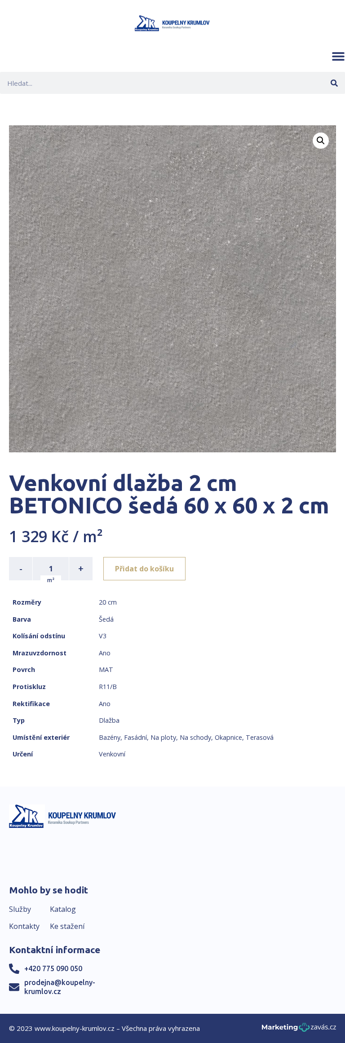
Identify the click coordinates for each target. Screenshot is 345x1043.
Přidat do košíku (144, 569)
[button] (338, 56)
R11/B (108, 686)
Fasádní (135, 737)
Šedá (106, 619)
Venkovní (112, 754)
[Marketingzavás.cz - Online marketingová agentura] (299, 1030)
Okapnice (228, 737)
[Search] (334, 83)
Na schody (195, 737)
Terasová (260, 737)
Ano (105, 653)
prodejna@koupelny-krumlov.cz (59, 986)
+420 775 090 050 (53, 968)
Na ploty (163, 737)
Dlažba (109, 720)
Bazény (109, 737)
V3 (102, 636)
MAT (106, 669)
